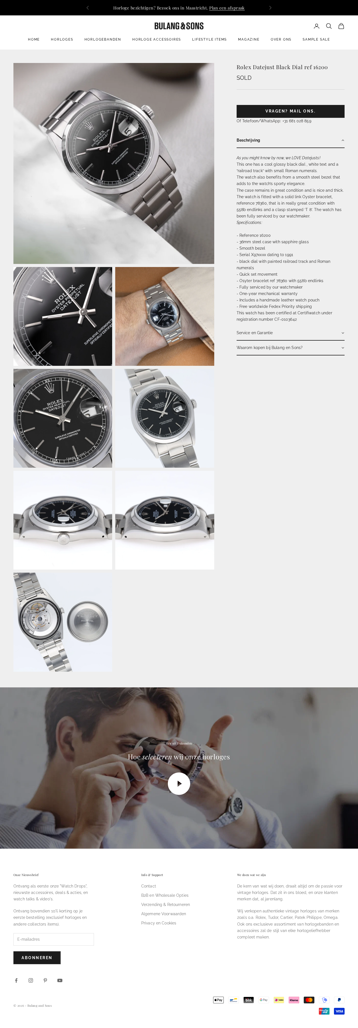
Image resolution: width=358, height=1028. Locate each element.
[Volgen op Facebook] (16, 980)
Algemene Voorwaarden (163, 914)
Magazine (248, 39)
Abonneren (37, 958)
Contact (148, 886)
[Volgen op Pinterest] (45, 980)
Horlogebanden (102, 39)
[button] (291, 140)
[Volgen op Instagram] (31, 980)
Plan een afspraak (227, 7)
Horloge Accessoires (156, 39)
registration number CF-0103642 (267, 319)
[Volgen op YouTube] (60, 980)
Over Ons (281, 39)
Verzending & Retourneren (165, 904)
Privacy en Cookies (158, 923)
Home (34, 39)
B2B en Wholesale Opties (165, 895)
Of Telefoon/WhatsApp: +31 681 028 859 (274, 121)
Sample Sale (316, 39)
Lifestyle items (209, 39)
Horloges (62, 39)
